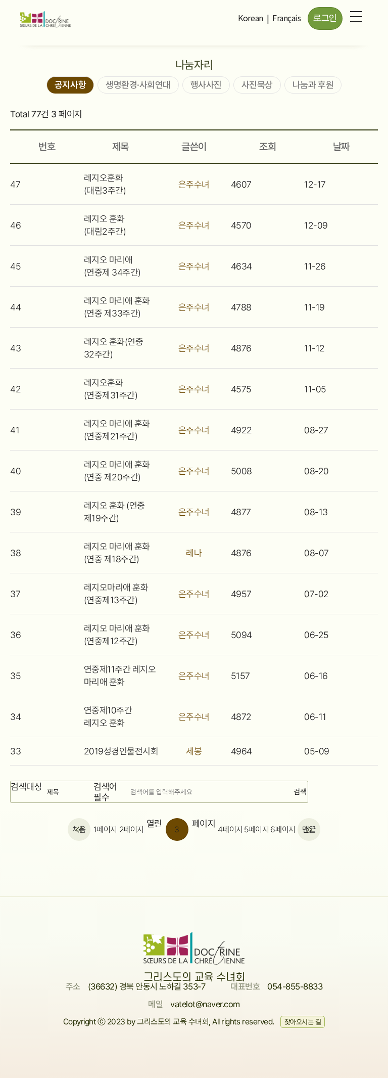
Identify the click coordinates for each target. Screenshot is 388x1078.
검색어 (105, 791)
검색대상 (26, 786)
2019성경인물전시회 (121, 751)
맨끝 (309, 829)
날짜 (341, 147)
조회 (267, 147)
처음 (79, 829)
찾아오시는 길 (302, 1022)
